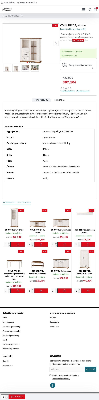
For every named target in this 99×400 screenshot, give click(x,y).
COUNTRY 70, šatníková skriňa (84, 272)
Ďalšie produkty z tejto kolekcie (17, 202)
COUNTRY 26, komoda (61, 229)
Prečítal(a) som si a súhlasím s (65, 377)
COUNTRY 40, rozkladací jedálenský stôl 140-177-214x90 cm (14, 275)
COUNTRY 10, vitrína (14, 229)
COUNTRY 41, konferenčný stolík (38, 272)
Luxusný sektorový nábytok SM (72, 29)
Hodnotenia (59, 100)
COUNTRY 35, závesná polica (85, 231)
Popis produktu (41, 100)
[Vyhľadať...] (89, 9)
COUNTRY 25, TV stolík (37, 231)
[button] (5, 43)
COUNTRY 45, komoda (61, 271)
